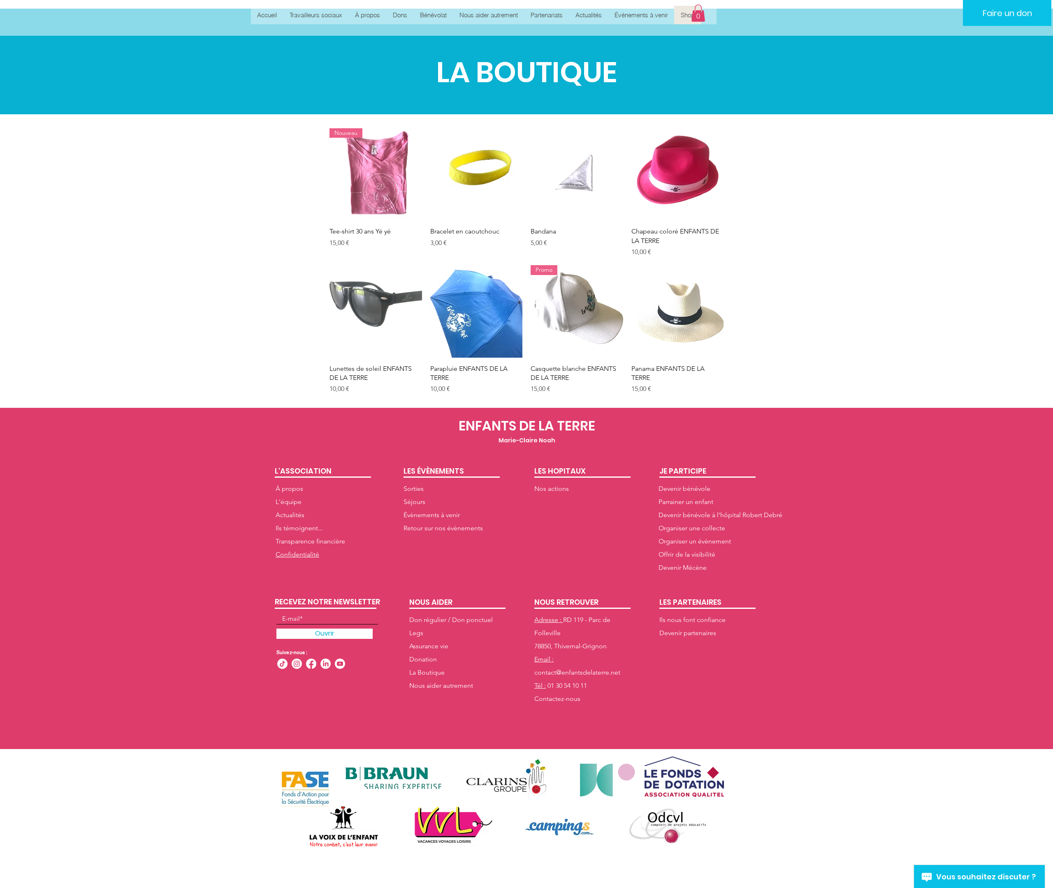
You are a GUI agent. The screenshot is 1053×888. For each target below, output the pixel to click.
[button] (698, 13)
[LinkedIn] (325, 664)
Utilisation (566, 865)
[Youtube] (340, 664)
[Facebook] (311, 664)
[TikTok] (282, 664)
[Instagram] (297, 664)
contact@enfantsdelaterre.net (577, 672)
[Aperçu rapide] (476, 174)
